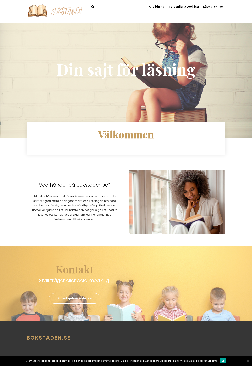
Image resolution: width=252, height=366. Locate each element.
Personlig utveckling (184, 7)
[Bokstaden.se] (57, 16)
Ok (223, 360)
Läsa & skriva (213, 7)
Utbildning (156, 7)
